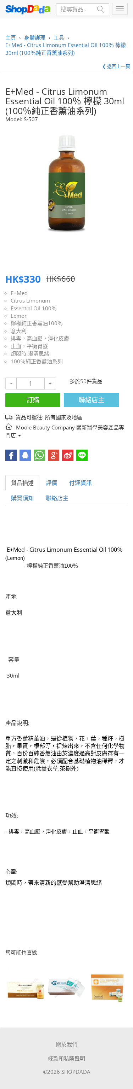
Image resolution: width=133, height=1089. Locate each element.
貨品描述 (22, 483)
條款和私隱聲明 (66, 1058)
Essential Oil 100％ (34, 308)
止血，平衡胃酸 (29, 346)
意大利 (19, 330)
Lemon (19, 315)
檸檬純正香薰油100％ (37, 323)
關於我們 (66, 1044)
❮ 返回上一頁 (116, 66)
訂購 (33, 400)
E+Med (19, 293)
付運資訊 (80, 483)
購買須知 (22, 498)
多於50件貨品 (86, 381)
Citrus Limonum (30, 300)
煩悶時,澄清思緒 (30, 353)
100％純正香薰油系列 (37, 361)
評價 (51, 483)
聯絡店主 (91, 400)
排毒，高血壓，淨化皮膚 (40, 338)
